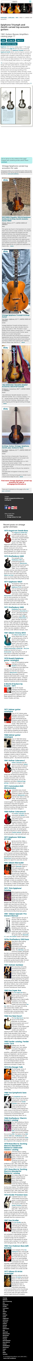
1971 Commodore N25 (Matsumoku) (13, 787)
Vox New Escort (18, 1018)
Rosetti (14, 665)
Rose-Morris (23, 611)
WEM (4, 1352)
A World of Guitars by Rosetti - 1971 (13, 685)
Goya (4, 1313)
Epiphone (3, 47)
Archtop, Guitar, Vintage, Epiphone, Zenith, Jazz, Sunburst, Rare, (15, 447)
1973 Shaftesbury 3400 (14, 556)
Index (3, 40)
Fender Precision (16, 1205)
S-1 (5, 936)
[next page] (29, 108)
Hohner (5, 1325)
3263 (10, 1136)
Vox (4, 1351)
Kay (4, 1330)
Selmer (26, 764)
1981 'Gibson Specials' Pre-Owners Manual (15, 915)
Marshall (5, 1332)
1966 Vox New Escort (13, 1016)
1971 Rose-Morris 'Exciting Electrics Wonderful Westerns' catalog (15, 1171)
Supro (4, 1349)
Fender (5, 1306)
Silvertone (6, 1347)
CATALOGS (11, 17)
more (11, 246)
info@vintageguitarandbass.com (14, 498)
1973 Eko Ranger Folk (13, 1067)
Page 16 (11, 40)
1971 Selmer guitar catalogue (12, 710)
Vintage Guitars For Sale (14, 517)
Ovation (5, 1337)
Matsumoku (23, 563)
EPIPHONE (4, 17)
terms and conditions (13, 173)
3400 (23, 616)
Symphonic (17, 1096)
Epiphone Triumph (18, 50)
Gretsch (5, 1315)
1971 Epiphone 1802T (13, 581)
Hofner (5, 1323)
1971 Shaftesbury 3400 (14, 607)
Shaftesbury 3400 (17, 560)
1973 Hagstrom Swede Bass (16, 530)
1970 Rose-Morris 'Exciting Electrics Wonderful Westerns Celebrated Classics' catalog (15, 1146)
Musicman (6, 1335)
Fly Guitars (10, 515)
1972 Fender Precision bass (16, 1195)
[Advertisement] (16, 141)
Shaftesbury (15, 609)
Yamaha (5, 1354)
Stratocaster (7, 652)
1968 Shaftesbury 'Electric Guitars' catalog (15, 1119)
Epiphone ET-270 (16, 587)
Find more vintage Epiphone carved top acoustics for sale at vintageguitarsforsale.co (16, 482)
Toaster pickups (16, 832)
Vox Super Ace (18, 992)
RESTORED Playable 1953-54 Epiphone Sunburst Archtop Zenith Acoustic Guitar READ (16, 219)
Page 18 (19, 40)
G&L (4, 1310)
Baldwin (5, 1299)
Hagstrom (6, 1318)
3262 (26, 1134)
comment (4, 162)
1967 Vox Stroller (11, 1220)
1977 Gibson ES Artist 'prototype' (13, 1272)
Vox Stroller (17, 1222)
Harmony (5, 1320)
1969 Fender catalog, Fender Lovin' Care (16, 1042)
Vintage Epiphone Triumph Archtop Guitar (15, 316)
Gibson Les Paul (8, 575)
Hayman (5, 1322)
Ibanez (5, 1327)
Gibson (5, 1311)
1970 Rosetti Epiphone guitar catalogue (13, 659)
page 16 (12, 48)
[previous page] (3, 108)
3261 (13, 1134)
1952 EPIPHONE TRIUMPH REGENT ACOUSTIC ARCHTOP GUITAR (15, 386)
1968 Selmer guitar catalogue (12, 736)
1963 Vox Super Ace (12, 990)
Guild (4, 1316)
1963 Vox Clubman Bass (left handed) (16, 1247)
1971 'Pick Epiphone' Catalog (13, 889)
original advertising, (16, 648)
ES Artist (18, 1277)
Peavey (5, 1339)
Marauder (19, 866)
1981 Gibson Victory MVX (15, 633)
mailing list (8, 500)
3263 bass (21, 950)
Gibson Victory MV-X (20, 635)
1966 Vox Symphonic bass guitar (15, 1093)
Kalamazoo (6, 1328)
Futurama (5, 1308)
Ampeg (5, 1298)
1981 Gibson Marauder (14, 862)
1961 (17, 17)
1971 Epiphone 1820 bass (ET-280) (15, 838)
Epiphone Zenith (5, 52)
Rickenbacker (7, 1340)
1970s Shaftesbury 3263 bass (16, 939)
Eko (4, 1303)
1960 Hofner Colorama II (15, 811)
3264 (13, 1130)
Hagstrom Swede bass (20, 532)
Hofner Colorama (17, 762)
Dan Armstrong (7, 1301)
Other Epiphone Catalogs (9, 44)
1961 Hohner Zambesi (13, 965)
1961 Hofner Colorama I (14, 760)
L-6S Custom (12, 936)
